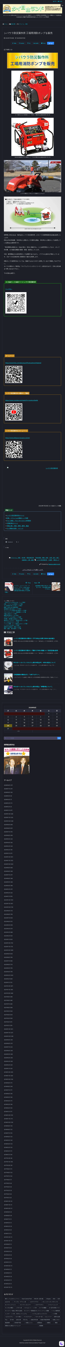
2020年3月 (8, 1061)
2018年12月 (8, 1115)
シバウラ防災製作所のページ (15, 515)
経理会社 (39, 1322)
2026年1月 (8, 810)
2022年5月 (8, 968)
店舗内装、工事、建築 (28, 560)
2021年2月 (8, 1022)
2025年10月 (8, 821)
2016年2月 (8, 1230)
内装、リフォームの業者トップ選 (13, 604)
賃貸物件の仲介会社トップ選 (12, 609)
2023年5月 (8, 925)
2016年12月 (8, 1201)
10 (8, 720)
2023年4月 (8, 928)
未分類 (23, 557)
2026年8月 (8, 785)
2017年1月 (8, 1197)
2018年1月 (8, 1154)
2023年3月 (8, 932)
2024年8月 (8, 871)
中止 (6, 1319)
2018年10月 (8, 1122)
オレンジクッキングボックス (50, 1301)
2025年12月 (8, 814)
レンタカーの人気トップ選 (12, 625)
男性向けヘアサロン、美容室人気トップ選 (16, 620)
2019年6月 (8, 1093)
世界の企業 (57, 1316)
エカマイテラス (34, 1301)
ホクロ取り (18, 1316)
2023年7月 (8, 918)
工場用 (50, 560)
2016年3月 (8, 1226)
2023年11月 (8, 903)
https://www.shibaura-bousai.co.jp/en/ (17, 438)
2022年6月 (8, 964)
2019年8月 (8, 1086)
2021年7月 (8, 1004)
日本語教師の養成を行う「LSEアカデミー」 (27, 674)
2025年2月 (8, 849)
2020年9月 (8, 1040)
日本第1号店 (17, 1322)
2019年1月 (8, 1111)
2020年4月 (8, 1057)
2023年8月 (8, 914)
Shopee (48, 1298)
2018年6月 (8, 1136)
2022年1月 (8, 982)
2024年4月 (8, 885)
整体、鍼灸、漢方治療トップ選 (12, 628)
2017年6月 (8, 1179)
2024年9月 (8, 867)
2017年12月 (8, 1158)
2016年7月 (8, 1219)
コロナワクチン (39, 1304)
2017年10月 (8, 1165)
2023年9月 (8, 910)
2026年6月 (8, 792)
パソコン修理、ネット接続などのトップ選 (16, 623)
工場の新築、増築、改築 (41, 557)
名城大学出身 (34, 1319)
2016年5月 (8, 1222)
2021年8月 (8, 1000)
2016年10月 (8, 1208)
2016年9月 (8, 1212)
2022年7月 (8, 961)
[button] (61, 1343)
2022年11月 (8, 946)
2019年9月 (8, 1083)
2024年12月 (8, 857)
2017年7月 (8, 1176)
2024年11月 (8, 860)
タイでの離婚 (42, 1307)
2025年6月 (8, 835)
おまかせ (7, 1301)
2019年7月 (8, 1090)
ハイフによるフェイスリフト (39, 1313)
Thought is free (41, 1342)
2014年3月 (8, 1283)
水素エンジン (29, 1322)
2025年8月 (8, 828)
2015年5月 (8, 1251)
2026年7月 (8, 788)
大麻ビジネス (56, 1319)
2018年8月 (8, 1129)
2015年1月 (8, 1262)
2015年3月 (8, 1255)
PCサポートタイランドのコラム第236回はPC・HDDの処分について (35, 662)
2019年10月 (8, 1079)
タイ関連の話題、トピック (15, 528)
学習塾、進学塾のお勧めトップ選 (13, 619)
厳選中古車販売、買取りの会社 (12, 627)
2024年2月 (8, 892)
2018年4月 (8, 1144)
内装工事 (13, 24)
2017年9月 (8, 1169)
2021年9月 (8, 996)
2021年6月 (8, 1007)
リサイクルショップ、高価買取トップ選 (15, 612)
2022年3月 (8, 975)
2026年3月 (8, 803)
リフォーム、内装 (23, 24)
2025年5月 (8, 839)
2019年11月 (8, 1075)
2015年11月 (8, 1240)
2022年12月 (8, 943)
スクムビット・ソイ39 (30, 1307)
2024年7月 (8, 875)
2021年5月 (8, 1011)
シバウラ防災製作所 (41, 560)
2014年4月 (8, 1280)
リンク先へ (8, 289)
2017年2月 (8, 1194)
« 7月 (18, 731)
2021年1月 (8, 1025)
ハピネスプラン (9, 1316)
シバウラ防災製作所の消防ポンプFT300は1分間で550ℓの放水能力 (34, 638)
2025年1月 (8, 853)
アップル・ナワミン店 (20, 1301)
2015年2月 (8, 1258)
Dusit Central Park (27, 1298)
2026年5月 (8, 796)
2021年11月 (8, 989)
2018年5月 (8, 1140)
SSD (59, 1298)
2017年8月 (8, 1172)
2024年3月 (8, 889)
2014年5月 (8, 1276)
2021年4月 (8, 1014)
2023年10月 (8, 907)
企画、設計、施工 (54, 557)
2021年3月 (8, 1018)
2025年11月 (8, 817)
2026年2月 (8, 806)
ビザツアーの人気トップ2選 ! (13, 617)
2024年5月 (8, 882)
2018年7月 (8, 1133)
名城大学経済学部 (45, 1319)
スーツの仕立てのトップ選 (11, 622)
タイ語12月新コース (54, 1307)
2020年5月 (8, 1054)
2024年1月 (8, 896)
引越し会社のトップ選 (10, 613)
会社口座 (18, 1319)
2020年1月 (8, 1068)
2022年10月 (8, 950)
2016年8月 (8, 1215)
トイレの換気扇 (55, 1310)
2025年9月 (8, 824)
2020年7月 (8, 1047)
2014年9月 (8, 1269)
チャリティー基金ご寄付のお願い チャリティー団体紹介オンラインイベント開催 (27, 1310)
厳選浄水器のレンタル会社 (11, 615)
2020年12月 (8, 1029)
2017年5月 (8, 1183)
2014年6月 (8, 1273)
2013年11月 (8, 1287)
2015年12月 (8, 1237)
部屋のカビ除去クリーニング (12, 1325)
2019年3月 (8, 1104)
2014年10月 (8, 1265)
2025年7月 (8, 832)
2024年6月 (8, 878)
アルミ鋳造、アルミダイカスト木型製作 (19, 520)
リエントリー (48, 1316)
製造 (56, 1322)
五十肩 (12, 1319)
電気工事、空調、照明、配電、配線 (18, 526)
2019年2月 (8, 1108)
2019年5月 (8, 1097)
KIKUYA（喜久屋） (39, 1298)
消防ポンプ (56, 560)
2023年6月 (8, 921)
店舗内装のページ (12, 523)
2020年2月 (8, 1065)
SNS (54, 1298)
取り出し (25, 1319)
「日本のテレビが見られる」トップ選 (14, 602)
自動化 (48, 1322)
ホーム (5, 24)
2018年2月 (8, 1151)
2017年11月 (8, 1161)
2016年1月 (8, 1233)
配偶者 (41, 1325)
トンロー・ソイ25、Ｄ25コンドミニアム (16, 1313)
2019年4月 (8, 1100)
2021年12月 (8, 986)
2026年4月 (8, 799)
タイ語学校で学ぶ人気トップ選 (13, 605)
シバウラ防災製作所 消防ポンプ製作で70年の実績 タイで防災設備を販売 (36, 650)
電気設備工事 (30, 557)
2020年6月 (8, 1050)
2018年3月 (8, 1147)
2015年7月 (8, 1248)
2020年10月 (8, 1036)
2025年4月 (8, 842)
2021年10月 (8, 993)
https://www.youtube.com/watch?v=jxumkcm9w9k (21, 400)
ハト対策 (54, 1313)
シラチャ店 (19, 1307)
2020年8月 (8, 1043)
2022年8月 (8, 957)
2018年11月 (8, 1118)
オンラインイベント (10, 1304)
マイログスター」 (28, 1316)
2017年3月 (8, 1190)
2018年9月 (8, 1126)
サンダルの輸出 (9, 1307)
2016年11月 (8, 1205)
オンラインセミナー (25, 1304)
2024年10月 (8, 864)
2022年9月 (8, 953)
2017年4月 (8, 1187)
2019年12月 (8, 1072)
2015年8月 (8, 1244)
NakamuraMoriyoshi (54, 564)
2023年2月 (8, 936)
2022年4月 (8, 971)
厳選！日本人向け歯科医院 (11, 607)
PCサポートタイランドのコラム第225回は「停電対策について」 (33, 686)
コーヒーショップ (53, 1304)
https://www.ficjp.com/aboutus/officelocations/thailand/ (23, 363)
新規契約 (7, 1322)
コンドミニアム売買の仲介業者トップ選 (15, 610)
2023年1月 (8, 939)
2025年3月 (8, 846)
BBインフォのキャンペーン (12, 1298)
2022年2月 (8, 979)
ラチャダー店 (38, 1316)
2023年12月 (8, 900)
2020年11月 (8, 1032)
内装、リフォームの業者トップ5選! (17, 518)
